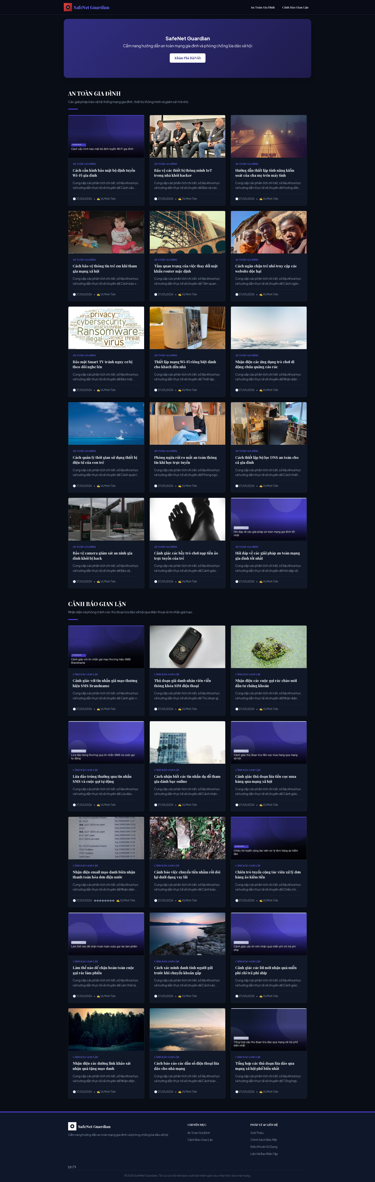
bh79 (72, 1167)
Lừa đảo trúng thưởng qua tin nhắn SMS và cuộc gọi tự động (102, 779)
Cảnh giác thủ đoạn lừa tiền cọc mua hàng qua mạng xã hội (265, 779)
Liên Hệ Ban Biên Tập (264, 1154)
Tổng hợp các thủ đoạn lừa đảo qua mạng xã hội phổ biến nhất (264, 1066)
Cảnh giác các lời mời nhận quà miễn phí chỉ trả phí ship (266, 970)
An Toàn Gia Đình (263, 7)
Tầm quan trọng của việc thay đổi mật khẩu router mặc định (186, 268)
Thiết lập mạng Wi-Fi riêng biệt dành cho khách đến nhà (185, 364)
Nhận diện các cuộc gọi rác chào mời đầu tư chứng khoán (266, 683)
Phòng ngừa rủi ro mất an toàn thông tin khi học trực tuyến (185, 460)
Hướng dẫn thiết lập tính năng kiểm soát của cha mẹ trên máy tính (264, 173)
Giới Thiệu (257, 1133)
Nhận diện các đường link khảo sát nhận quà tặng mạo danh (102, 1066)
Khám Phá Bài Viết (187, 58)
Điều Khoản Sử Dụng (263, 1146)
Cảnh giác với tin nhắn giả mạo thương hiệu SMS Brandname (105, 683)
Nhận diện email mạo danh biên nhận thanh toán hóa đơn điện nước (104, 875)
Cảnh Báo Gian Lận (295, 7)
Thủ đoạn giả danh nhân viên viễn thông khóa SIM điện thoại (182, 683)
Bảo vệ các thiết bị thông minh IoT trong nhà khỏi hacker (183, 173)
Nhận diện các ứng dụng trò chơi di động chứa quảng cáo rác (264, 364)
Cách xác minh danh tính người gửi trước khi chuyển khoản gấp (183, 970)
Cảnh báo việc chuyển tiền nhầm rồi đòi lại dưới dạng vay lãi (187, 875)
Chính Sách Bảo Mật (263, 1139)
